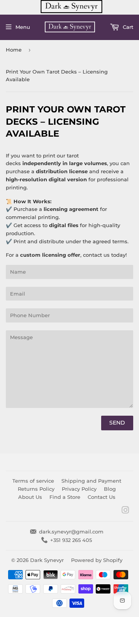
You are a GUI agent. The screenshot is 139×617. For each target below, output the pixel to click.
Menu (22, 27)
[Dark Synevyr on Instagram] (125, 511)
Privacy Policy (79, 489)
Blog (110, 489)
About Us (30, 497)
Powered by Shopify (96, 560)
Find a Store (64, 497)
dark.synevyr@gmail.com (71, 531)
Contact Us (101, 497)
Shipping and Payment (91, 481)
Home (14, 50)
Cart (127, 27)
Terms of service (33, 481)
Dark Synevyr (47, 560)
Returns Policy (36, 489)
